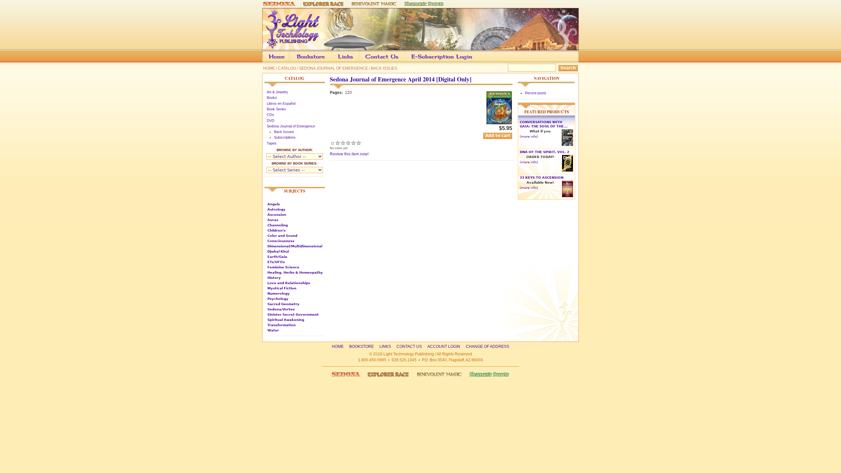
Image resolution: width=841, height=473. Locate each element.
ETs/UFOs (276, 262)
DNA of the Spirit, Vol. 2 (544, 152)
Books (272, 98)
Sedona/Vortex (281, 309)
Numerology (278, 293)
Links (358, 61)
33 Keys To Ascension (541, 177)
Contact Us (392, 61)
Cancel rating (332, 143)
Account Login (440, 61)
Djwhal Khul (278, 251)
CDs (270, 115)
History (274, 278)
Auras (272, 220)
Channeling (277, 225)
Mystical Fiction (281, 288)
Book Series (276, 109)
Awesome (358, 143)
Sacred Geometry (283, 304)
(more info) (529, 136)
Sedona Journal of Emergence (333, 68)
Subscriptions (285, 137)
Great (353, 143)
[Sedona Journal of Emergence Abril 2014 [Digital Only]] (499, 123)
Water (273, 330)
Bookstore (321, 61)
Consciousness (280, 241)
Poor (337, 143)
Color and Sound (282, 235)
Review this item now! (349, 154)
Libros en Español (281, 103)
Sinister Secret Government (293, 314)
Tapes (272, 143)
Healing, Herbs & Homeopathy (295, 272)
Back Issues (384, 68)
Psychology (277, 299)
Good (348, 143)
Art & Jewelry (277, 92)
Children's (276, 230)
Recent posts (535, 93)
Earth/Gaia (277, 257)
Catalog (287, 68)
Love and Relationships (288, 283)
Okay (343, 143)
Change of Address (517, 61)
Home (269, 68)
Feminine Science (283, 267)
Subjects (294, 191)
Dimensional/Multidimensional (294, 246)
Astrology (276, 209)
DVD (270, 121)
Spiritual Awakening (285, 320)
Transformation (281, 325)
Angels (273, 204)
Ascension (276, 214)
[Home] (420, 47)
